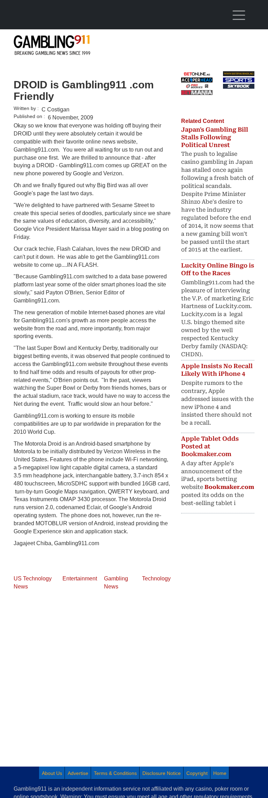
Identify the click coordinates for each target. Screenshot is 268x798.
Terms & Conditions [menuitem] (115, 773)
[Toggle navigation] (238, 15)
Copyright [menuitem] (197, 773)
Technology (156, 578)
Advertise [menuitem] (78, 773)
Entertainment (79, 578)
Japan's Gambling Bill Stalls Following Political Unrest (214, 137)
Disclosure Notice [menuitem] (161, 773)
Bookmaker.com (229, 487)
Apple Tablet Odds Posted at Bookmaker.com (210, 446)
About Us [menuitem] (52, 773)
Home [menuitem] (219, 773)
